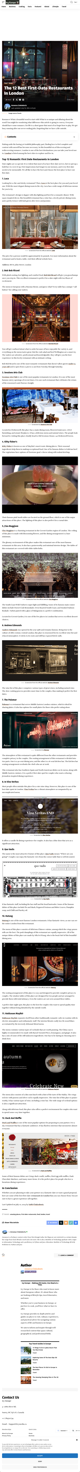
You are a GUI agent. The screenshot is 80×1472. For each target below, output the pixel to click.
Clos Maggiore (8, 531)
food (38, 1214)
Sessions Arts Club (9, 377)
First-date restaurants (28, 1214)
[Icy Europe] (12, 2)
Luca (43, 183)
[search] (71, 2)
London (8, 153)
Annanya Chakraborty (19, 105)
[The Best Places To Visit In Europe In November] (26, 1370)
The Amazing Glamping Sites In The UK (45, 1377)
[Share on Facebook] (13, 99)
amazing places (15, 1214)
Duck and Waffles (9, 1123)
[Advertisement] (40, 24)
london (43, 1214)
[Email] (19, 99)
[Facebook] (62, 1431)
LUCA (53, 250)
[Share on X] (16, 99)
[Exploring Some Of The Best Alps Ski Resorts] (26, 1360)
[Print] (23, 99)
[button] (77, 1440)
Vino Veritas (29, 789)
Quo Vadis (49, 854)
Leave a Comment (67, 1255)
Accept (40, 1456)
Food (6, 83)
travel (48, 1214)
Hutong (5, 920)
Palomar (5, 704)
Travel (10, 83)
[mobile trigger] (4, 2)
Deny (40, 1461)
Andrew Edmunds (9, 630)
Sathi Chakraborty (36, 1204)
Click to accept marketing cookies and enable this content (40, 485)
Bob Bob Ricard (50, 275)
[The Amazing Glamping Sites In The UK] (26, 1380)
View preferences (40, 1467)
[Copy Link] (71, 1223)
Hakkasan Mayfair (10, 1018)
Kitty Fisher (7, 446)
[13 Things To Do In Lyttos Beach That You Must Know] (26, 1350)
